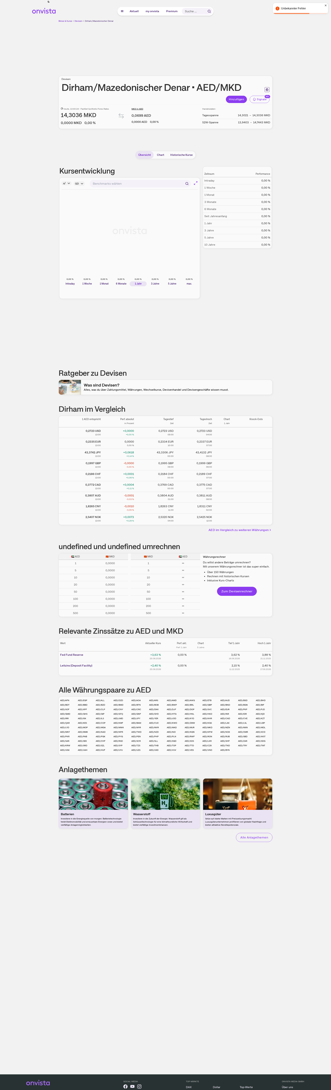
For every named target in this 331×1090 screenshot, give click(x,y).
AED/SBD (242, 736)
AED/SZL (100, 745)
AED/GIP (100, 714)
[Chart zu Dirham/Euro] (227, 442)
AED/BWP (172, 705)
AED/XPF (82, 709)
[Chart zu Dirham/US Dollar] (227, 432)
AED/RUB (225, 736)
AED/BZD (100, 705)
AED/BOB (154, 705)
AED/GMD (65, 714)
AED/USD (153, 750)
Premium (172, 11)
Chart (160, 155)
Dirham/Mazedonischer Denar (99, 21)
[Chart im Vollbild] (196, 183)
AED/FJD (260, 709)
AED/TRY (242, 745)
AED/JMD (118, 718)
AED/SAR (64, 741)
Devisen (78, 21)
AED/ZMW (190, 723)
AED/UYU (118, 750)
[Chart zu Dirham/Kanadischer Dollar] (227, 486)
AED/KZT (260, 718)
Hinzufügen (236, 99)
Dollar (216, 1087)
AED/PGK (100, 736)
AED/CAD (225, 718)
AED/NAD (100, 732)
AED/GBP (207, 705)
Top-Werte (246, 1087)
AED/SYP (117, 745)
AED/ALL (100, 700)
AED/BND (225, 705)
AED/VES (189, 750)
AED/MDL (260, 727)
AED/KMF (118, 723)
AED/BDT (65, 705)
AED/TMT (260, 745)
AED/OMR (243, 732)
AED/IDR (242, 714)
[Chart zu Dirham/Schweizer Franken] (227, 475)
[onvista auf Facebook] (125, 1087)
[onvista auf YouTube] (132, 1087)
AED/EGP (82, 700)
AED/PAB (82, 736)
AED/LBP (260, 723)
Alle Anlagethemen (254, 837)
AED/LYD (64, 727)
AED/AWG (190, 700)
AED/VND (207, 750)
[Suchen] (209, 11)
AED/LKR (207, 741)
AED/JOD (171, 718)
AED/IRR (64, 718)
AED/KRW (65, 745)
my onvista (152, 11)
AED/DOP (189, 709)
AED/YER (153, 718)
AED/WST (260, 736)
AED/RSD (118, 741)
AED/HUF (100, 750)
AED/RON (207, 736)
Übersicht (144, 155)
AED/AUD (225, 700)
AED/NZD (154, 732)
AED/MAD (172, 727)
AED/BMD (118, 705)
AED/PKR (65, 736)
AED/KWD (172, 723)
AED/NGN (190, 732)
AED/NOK (225, 732)
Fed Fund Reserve (71, 655)
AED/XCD (260, 732)
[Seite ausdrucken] (267, 89)
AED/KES (82, 723)
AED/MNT (65, 732)
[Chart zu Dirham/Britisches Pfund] (227, 464)
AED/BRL (189, 705)
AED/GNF (136, 714)
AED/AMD (172, 700)
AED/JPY (135, 718)
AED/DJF (171, 709)
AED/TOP (171, 745)
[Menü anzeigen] (122, 11)
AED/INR (224, 714)
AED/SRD (82, 745)
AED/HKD (207, 714)
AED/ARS (153, 700)
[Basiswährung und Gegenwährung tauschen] (121, 116)
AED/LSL (242, 723)
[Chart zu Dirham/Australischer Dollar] (227, 496)
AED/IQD (260, 714)
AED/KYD (189, 718)
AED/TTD (189, 745)
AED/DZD (118, 700)
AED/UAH (82, 750)
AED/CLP (100, 709)
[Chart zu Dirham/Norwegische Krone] (227, 518)
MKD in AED (137, 109)
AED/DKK (154, 709)
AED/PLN (171, 736)
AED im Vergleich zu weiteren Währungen (239, 530)
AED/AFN (64, 700)
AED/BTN (136, 705)
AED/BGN (243, 705)
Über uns (287, 1087)
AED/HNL (189, 714)
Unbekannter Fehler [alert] (293, 8)
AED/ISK (82, 718)
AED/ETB (206, 700)
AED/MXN (243, 727)
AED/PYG (118, 736)
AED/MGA (101, 727)
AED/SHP (225, 741)
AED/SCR (136, 741)
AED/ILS (100, 718)
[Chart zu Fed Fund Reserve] (200, 656)
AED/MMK (83, 732)
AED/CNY (118, 709)
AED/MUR (189, 727)
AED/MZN (225, 727)
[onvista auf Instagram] (139, 1087)
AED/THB (153, 745)
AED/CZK (207, 745)
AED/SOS (189, 741)
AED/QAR (65, 723)
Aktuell (134, 11)
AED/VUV (171, 750)
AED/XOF (64, 709)
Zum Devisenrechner (236, 591)
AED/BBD (82, 705)
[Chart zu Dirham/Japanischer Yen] (227, 453)
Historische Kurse (181, 155)
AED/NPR (118, 732)
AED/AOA (136, 700)
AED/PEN (136, 736)
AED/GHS (82, 714)
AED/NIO (171, 732)
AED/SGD (171, 741)
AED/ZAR (242, 741)
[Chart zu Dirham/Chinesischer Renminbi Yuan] (227, 507)
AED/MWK (118, 727)
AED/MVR (154, 727)
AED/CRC (136, 709)
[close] (326, 5)
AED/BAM (136, 723)
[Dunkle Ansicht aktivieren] (48, 1)
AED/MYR (136, 727)
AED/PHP (154, 736)
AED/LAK (225, 723)
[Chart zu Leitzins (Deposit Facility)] (200, 667)
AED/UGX (65, 750)
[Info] (67, 183)
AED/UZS (135, 750)
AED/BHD (260, 700)
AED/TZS (135, 745)
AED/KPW (207, 732)
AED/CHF (100, 741)
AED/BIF (260, 705)
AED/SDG (260, 741)
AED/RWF (190, 736)
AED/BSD (242, 700)
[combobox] (140, 183)
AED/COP (100, 723)
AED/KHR (207, 718)
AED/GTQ (118, 714)
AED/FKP (242, 709)
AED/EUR (225, 709)
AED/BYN (225, 750)
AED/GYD (154, 714)
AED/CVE (242, 718)
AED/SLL (153, 741)
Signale (262, 99)
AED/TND (225, 745)
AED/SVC (207, 709)
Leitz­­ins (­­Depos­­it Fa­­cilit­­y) (76, 665)
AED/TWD (136, 732)
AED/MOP (83, 727)
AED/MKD (207, 727)
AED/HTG (171, 714)
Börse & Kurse (65, 21)
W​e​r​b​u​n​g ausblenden (195, 47)
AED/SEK (82, 741)
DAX (189, 1087)
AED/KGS (207, 723)
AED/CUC (154, 723)
